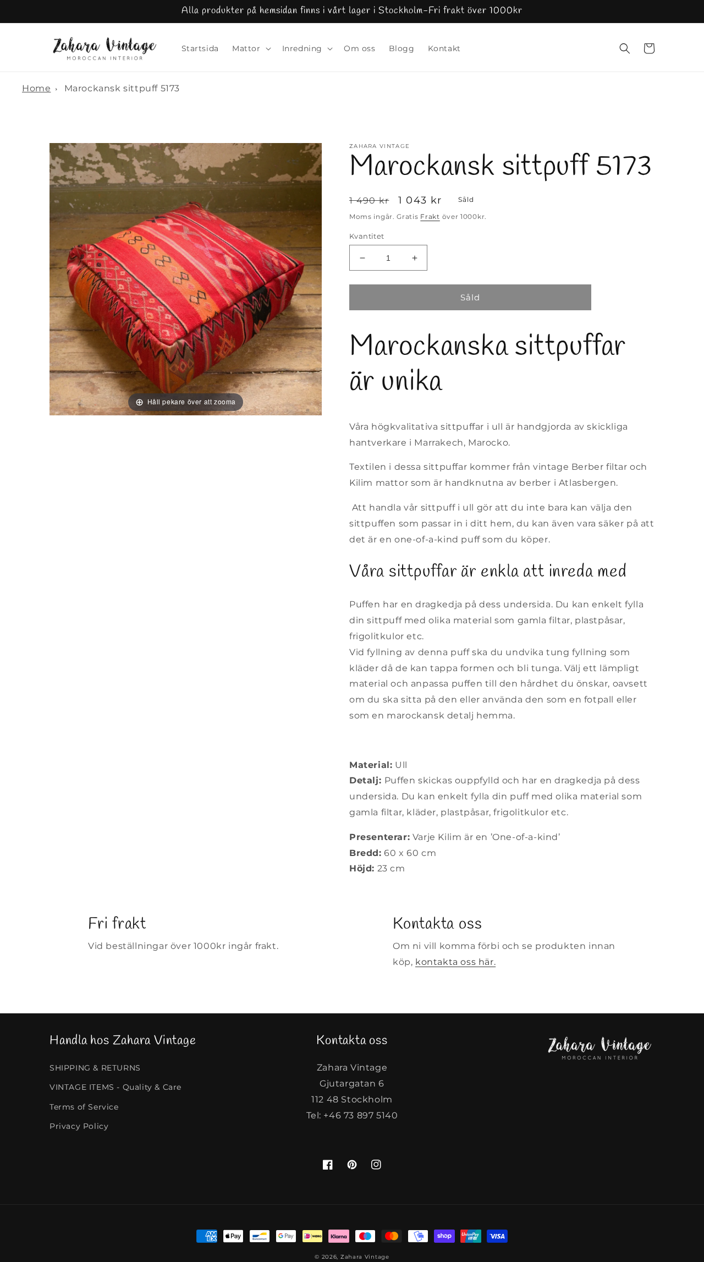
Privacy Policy (79, 1126)
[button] (251, 48)
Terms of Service (84, 1107)
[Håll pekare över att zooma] (186, 278)
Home (36, 88)
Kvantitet (366, 236)
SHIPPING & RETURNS (95, 1068)
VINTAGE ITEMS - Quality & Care (116, 1087)
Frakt (430, 216)
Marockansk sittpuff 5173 (122, 88)
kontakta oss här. (455, 962)
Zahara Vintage (364, 1256)
